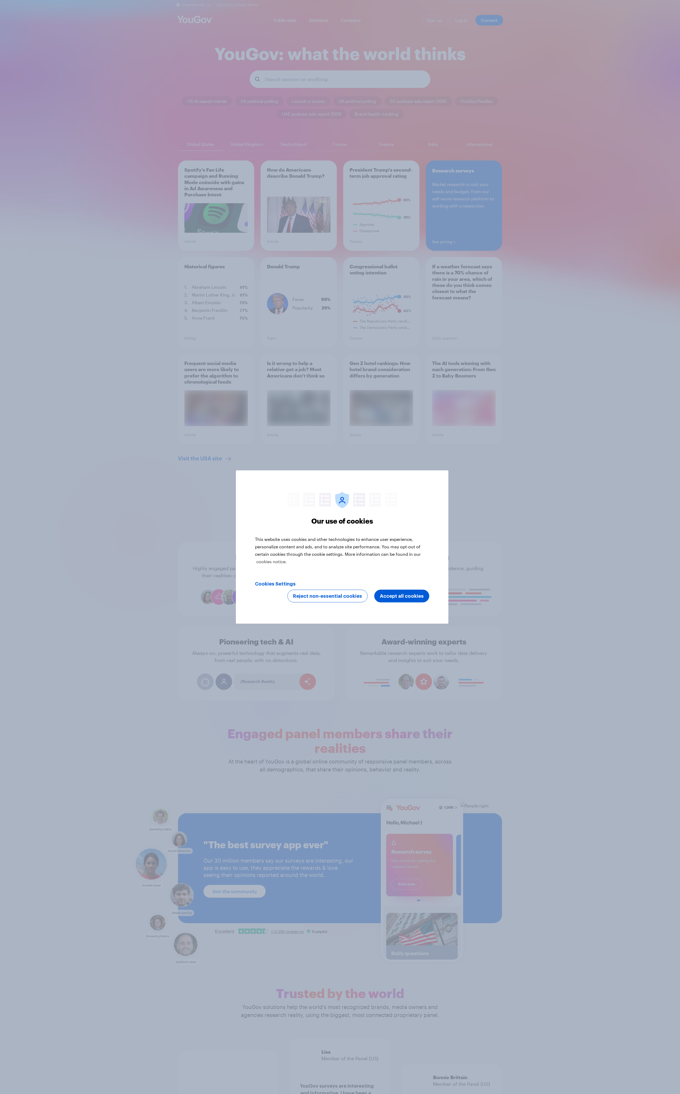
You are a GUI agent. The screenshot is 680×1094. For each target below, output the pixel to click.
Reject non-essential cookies (327, 596)
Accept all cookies (402, 596)
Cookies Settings (275, 584)
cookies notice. (271, 561)
